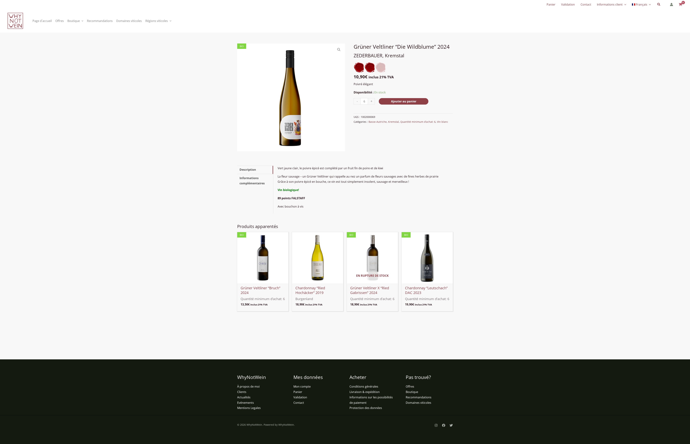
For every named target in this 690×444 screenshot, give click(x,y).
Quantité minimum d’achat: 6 (418, 121)
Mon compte (302, 386)
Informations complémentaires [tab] (252, 180)
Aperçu (263, 280)
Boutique (412, 392)
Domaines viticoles (418, 403)
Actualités (243, 397)
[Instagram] (436, 425)
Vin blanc (442, 121)
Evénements (245, 403)
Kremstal (393, 121)
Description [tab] (248, 170)
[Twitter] (451, 425)
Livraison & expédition (364, 392)
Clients (241, 392)
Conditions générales (363, 386)
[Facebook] (443, 425)
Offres (410, 386)
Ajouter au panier (403, 101)
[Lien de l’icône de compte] (671, 4)
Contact (298, 403)
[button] (624, 4)
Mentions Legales (249, 408)
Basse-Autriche (378, 121)
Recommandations (418, 397)
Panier (297, 392)
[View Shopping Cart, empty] (680, 5)
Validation (300, 397)
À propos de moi (248, 386)
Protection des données (365, 408)
